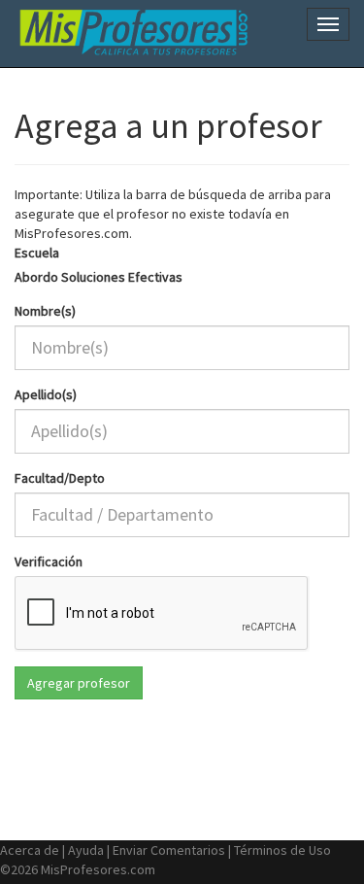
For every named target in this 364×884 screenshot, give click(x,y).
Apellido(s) (46, 394)
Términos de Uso (282, 850)
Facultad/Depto (60, 478)
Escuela (37, 252)
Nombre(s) (45, 311)
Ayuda (86, 850)
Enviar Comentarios (169, 850)
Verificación (49, 561)
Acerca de (29, 850)
